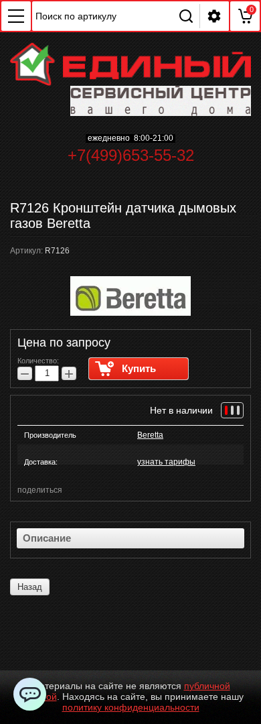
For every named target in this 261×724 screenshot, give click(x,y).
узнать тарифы (166, 462)
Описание (47, 538)
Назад (29, 587)
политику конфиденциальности (130, 707)
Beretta (150, 435)
